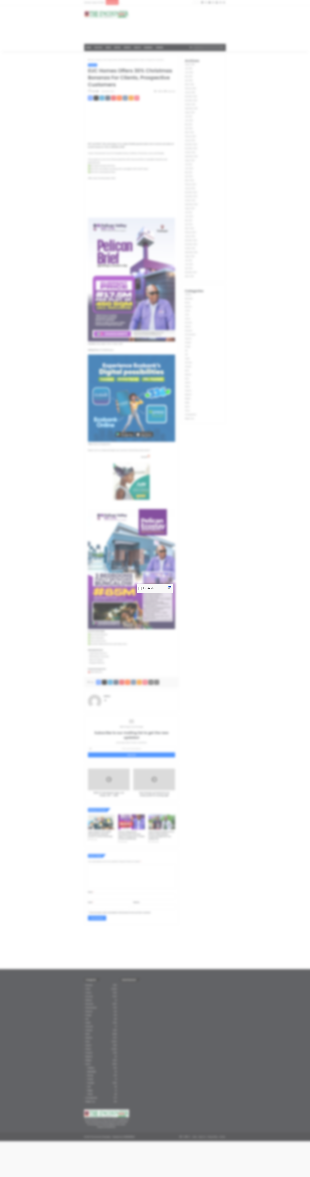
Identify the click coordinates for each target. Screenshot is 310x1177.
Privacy (166, 591)
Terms (170, 591)
